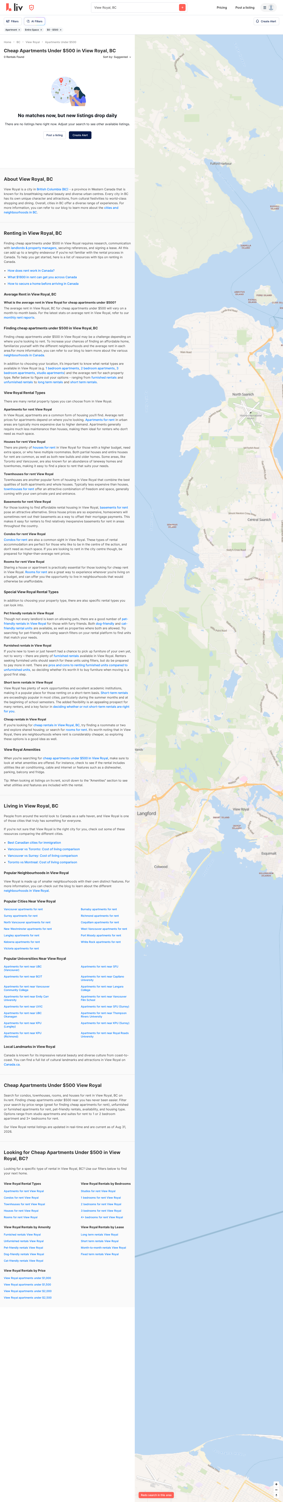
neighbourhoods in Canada (24, 355)
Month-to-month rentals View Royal (103, 1247)
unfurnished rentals (18, 382)
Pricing (222, 7)
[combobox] (94, 7)
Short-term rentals (114, 693)
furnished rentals (104, 377)
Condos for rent (15, 540)
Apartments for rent (100, 420)
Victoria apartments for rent (21, 948)
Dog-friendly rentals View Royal (24, 1254)
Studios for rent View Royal (98, 1191)
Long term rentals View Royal (99, 1234)
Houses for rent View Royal (21, 1210)
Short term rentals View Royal (99, 1241)
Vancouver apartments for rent (23, 909)
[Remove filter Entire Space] (41, 30)
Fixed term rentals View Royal (100, 1254)
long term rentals (50, 382)
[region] (209, 768)
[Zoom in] (276, 1484)
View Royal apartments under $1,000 (27, 1278)
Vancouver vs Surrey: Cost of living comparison (43, 856)
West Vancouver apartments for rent (104, 928)
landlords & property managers (34, 248)
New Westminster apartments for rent (28, 928)
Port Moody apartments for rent (101, 935)
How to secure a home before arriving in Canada (43, 284)
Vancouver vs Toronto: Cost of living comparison (44, 849)
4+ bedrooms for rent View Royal (102, 1217)
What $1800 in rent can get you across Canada (42, 277)
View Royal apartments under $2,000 (28, 1291)
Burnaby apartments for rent (99, 909)
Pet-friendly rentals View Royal (23, 1247)
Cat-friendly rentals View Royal (23, 1260)
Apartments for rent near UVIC (23, 1006)
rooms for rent (76, 730)
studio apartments (50, 373)
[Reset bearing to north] (276, 1495)
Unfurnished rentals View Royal (24, 1241)
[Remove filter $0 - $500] (61, 30)
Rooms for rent (36, 572)
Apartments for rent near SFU (99, 966)
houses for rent (44, 447)
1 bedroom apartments (62, 368)
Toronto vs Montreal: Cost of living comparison (42, 862)
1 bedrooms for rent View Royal (101, 1197)
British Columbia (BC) (52, 189)
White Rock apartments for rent (101, 941)
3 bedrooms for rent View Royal (101, 1210)
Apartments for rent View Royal (24, 1191)
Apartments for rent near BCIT (23, 976)
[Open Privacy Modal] (31, 7)
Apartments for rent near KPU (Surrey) (105, 1023)
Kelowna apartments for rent (22, 941)
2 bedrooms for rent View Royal (101, 1204)
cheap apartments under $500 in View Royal (75, 758)
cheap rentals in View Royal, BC (56, 725)
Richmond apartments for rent (100, 915)
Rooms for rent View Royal (20, 1217)
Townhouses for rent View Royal (24, 1204)
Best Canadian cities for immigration (34, 842)
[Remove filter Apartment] (19, 30)
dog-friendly (105, 623)
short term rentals (83, 382)
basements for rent (114, 507)
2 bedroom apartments (98, 368)
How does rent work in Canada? (31, 270)
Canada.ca (12, 1064)
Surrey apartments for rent (21, 915)
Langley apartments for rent (21, 935)
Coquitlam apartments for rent (100, 922)
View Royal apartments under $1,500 (27, 1284)
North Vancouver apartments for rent (27, 922)
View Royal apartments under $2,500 (28, 1297)
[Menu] (268, 7)
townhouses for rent (19, 489)
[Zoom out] (276, 1490)
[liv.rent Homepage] (14, 7)
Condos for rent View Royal (21, 1197)
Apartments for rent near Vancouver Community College (26, 988)
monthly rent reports (19, 317)
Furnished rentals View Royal (22, 1234)
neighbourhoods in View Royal (26, 891)
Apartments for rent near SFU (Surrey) (105, 1006)
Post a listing (245, 7)
